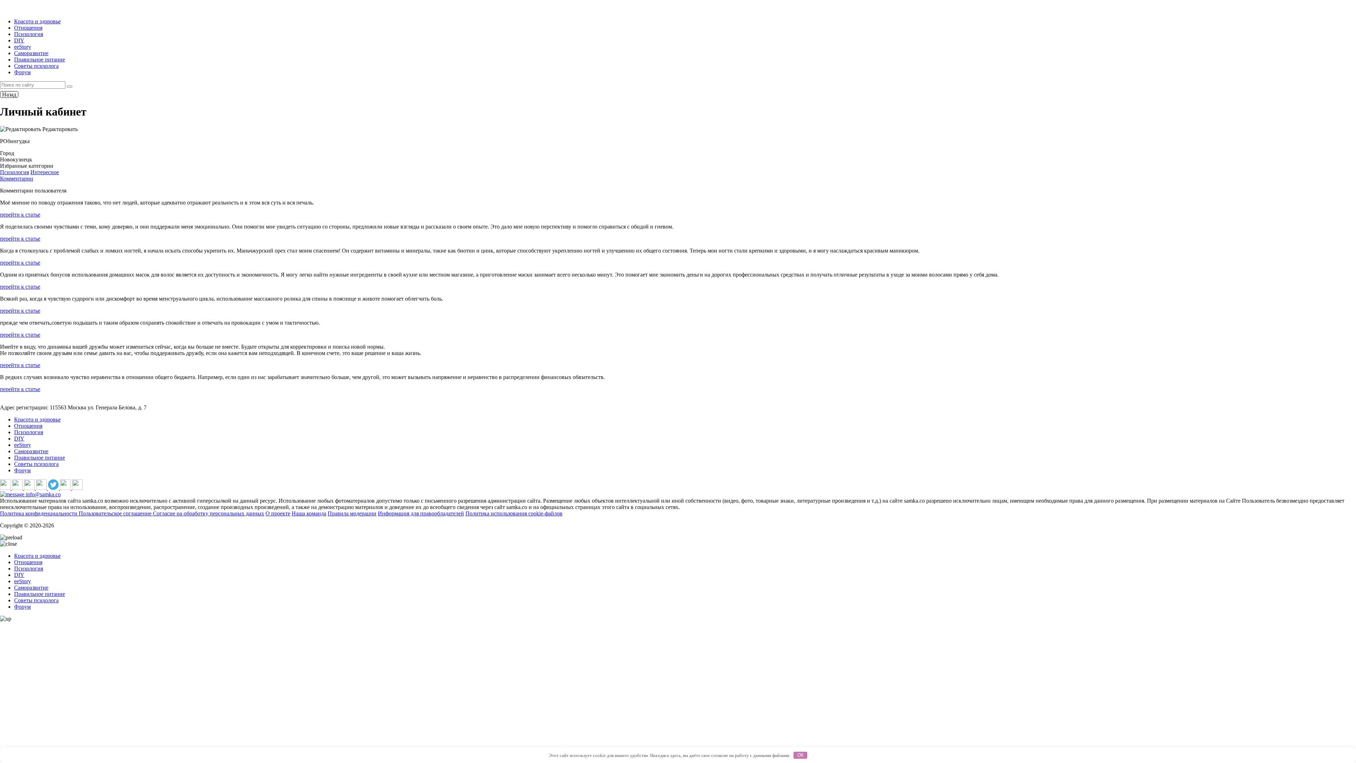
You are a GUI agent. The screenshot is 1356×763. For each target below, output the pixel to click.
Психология (28, 34)
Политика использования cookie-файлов (514, 513)
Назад (9, 94)
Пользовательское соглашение (116, 513)
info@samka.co (42, 494)
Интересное (44, 172)
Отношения (28, 28)
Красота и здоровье (37, 21)
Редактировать (59, 129)
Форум (22, 72)
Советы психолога (36, 66)
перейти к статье (20, 215)
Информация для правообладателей (421, 513)
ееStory (22, 47)
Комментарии (16, 179)
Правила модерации (352, 513)
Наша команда (309, 513)
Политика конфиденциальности (39, 513)
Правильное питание (39, 60)
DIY (19, 40)
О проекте (278, 513)
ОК (800, 755)
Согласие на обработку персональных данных (208, 513)
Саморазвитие (31, 53)
